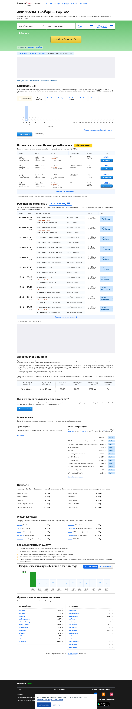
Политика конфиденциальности (27, 697)
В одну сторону (105, 566)
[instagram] (111, 694)
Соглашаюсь (44, 705)
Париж (70, 532)
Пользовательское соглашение (27, 700)
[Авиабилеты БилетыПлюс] (24, 684)
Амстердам (20, 535)
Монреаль (20, 539)
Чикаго (70, 539)
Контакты (20, 694)
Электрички (82, 3)
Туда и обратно (92, 566)
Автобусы (57, 3)
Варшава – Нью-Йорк (35, 47)
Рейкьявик (71, 431)
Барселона (71, 535)
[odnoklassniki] (103, 694)
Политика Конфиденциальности (50, 699)
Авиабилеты (38, 3)
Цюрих (19, 532)
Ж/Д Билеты (48, 3)
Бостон (84, 431)
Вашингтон (71, 528)
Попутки (74, 3)
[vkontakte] (95, 694)
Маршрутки (66, 3)
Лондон (105, 430)
